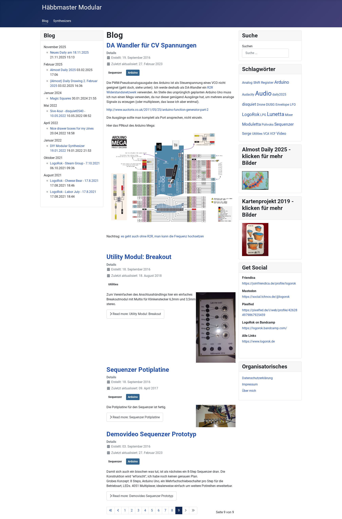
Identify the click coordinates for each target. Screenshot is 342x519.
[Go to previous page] (118, 510)
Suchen (247, 46)
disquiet (249, 104)
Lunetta (275, 114)
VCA (266, 134)
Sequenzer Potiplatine (137, 369)
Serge (246, 133)
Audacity (248, 94)
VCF (273, 134)
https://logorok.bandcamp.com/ (264, 328)
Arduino (133, 72)
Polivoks (268, 124)
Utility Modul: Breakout (138, 257)
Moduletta (251, 124)
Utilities (113, 284)
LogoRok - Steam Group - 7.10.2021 (75, 163)
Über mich (249, 391)
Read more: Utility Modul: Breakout (136, 314)
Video (281, 133)
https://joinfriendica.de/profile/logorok (269, 283)
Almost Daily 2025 (63, 70)
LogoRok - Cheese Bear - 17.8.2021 (74, 181)
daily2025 (279, 94)
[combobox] (265, 53)
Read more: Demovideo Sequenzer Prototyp (142, 496)
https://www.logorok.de (258, 341)
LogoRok (250, 114)
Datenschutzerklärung (257, 378)
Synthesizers (62, 21)
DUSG (270, 104)
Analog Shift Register (258, 82)
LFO (293, 104)
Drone (261, 104)
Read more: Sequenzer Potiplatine (136, 417)
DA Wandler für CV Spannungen (151, 45)
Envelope (282, 104)
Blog (45, 21)
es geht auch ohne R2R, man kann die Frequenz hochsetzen (162, 236)
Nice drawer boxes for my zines (72, 128)
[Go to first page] (110, 510)
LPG (263, 115)
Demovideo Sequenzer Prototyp (151, 434)
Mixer (289, 115)
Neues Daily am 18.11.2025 (69, 52)
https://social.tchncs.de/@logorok (266, 297)
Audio (263, 93)
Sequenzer (115, 72)
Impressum (250, 384)
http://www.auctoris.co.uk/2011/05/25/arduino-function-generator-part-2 (157, 110)
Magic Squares (60, 98)
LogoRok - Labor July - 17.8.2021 (73, 192)
